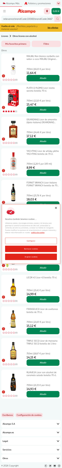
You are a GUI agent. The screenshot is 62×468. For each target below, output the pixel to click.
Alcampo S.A (9, 423)
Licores (4, 36)
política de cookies (38, 232)
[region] (31, 234)
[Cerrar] (55, 207)
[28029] (47, 11)
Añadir (43, 78)
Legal (5, 441)
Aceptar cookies (31, 257)
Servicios (7, 449)
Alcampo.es (8, 432)
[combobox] (28, 19)
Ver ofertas (53, 27)
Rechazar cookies (31, 249)
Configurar (31, 241)
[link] (29, 415)
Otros (5, 458)
